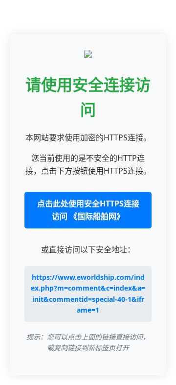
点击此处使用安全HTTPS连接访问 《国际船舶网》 (88, 210)
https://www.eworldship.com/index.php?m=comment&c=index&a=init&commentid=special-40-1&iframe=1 (88, 293)
